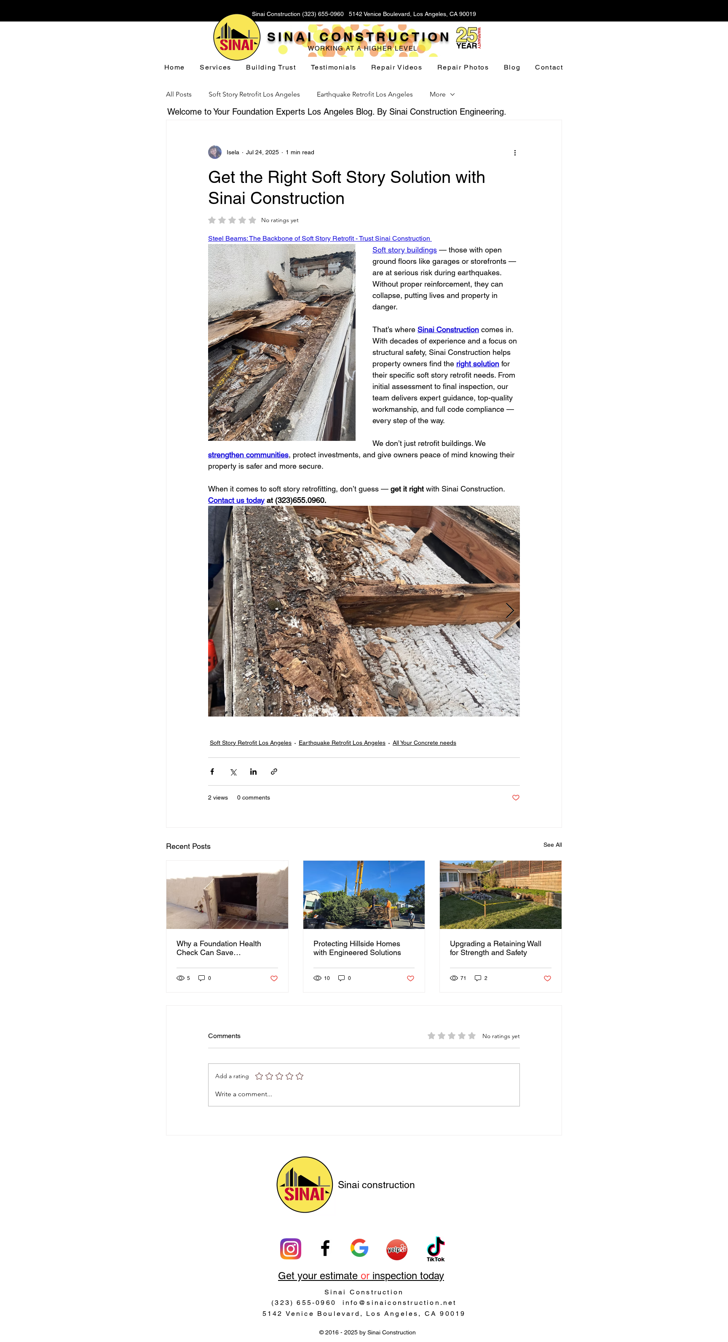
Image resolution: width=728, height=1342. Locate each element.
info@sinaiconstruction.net (400, 1303)
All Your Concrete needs (424, 742)
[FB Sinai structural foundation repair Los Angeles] (325, 1248)
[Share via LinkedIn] (253, 772)
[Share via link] (274, 772)
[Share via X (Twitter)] (233, 772)
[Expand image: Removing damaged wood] (509, 517)
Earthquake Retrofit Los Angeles (365, 94)
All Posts (179, 94)
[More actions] (515, 152)
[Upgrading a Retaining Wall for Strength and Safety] (501, 895)
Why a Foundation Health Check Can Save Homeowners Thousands (219, 948)
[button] (215, 67)
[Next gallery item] (510, 611)
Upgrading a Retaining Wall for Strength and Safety (495, 948)
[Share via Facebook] (212, 772)
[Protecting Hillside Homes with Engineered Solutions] (364, 895)
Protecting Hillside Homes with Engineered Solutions (357, 948)
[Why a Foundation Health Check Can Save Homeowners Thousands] (227, 895)
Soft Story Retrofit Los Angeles (254, 94)
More (438, 94)
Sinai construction (376, 1184)
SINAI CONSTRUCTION (359, 36)
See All (552, 844)
